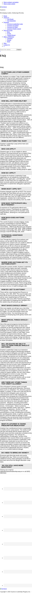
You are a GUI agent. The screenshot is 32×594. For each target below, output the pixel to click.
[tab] (16, 73)
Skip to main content (9, 4)
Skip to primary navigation (11, 2)
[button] (4, 46)
